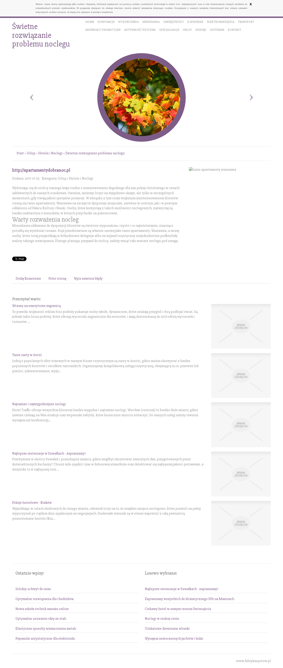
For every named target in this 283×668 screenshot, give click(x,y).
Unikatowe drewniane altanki (167, 628)
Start (20, 153)
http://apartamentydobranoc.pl (41, 170)
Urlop (31, 153)
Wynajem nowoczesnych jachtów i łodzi (174, 638)
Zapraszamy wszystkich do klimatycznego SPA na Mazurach (189, 599)
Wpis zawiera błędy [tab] (88, 278)
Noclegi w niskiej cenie (162, 618)
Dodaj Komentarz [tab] (28, 278)
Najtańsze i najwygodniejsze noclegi (39, 404)
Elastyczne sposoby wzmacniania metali (45, 628)
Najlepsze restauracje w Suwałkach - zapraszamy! (49, 453)
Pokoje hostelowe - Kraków (32, 502)
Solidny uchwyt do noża (33, 589)
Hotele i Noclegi (50, 153)
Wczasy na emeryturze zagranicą (36, 306)
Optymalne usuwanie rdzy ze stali (40, 618)
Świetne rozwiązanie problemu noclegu (95, 153)
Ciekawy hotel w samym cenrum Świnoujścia (178, 609)
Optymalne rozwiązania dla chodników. (44, 599)
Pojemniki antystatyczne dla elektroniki (45, 638)
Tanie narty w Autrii (27, 355)
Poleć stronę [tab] (57, 278)
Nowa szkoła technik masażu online (42, 609)
